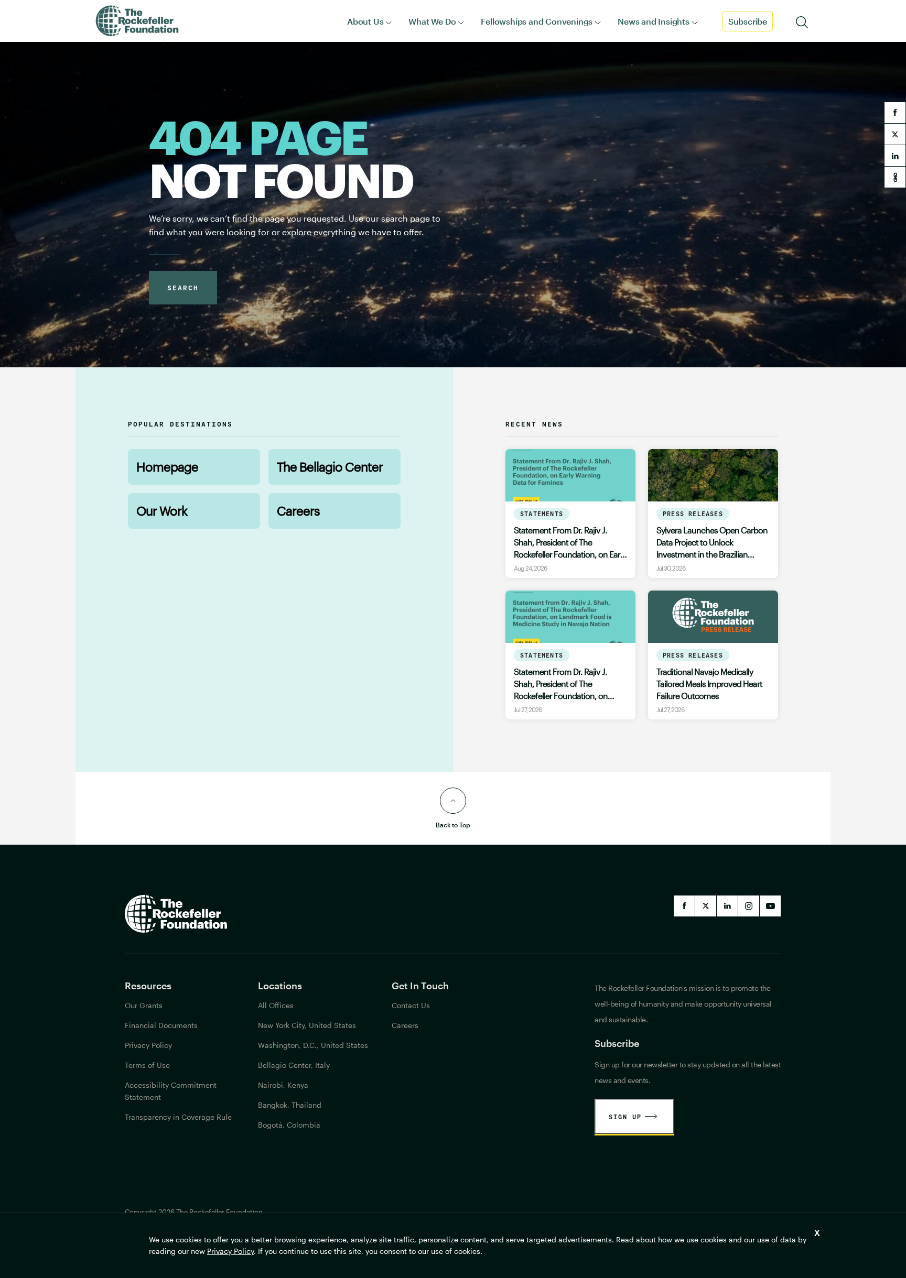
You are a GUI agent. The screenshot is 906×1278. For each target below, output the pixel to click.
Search (183, 287)
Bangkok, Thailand (289, 1104)
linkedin (895, 155)
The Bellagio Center (330, 466)
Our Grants (144, 1005)
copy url (895, 177)
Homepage (167, 466)
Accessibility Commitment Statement (171, 1090)
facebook (895, 112)
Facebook (684, 905)
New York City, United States (307, 1025)
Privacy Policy (230, 1251)
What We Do (432, 21)
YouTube (770, 905)
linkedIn (727, 905)
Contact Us (411, 1005)
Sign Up (625, 1116)
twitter (895, 134)
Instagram (748, 905)
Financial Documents (161, 1025)
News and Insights (653, 21)
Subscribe (747, 21)
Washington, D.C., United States (313, 1045)
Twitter (705, 905)
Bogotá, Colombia (289, 1124)
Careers (298, 510)
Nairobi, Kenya (283, 1084)
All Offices (276, 1005)
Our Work (161, 510)
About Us (365, 21)
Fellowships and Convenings (536, 21)
